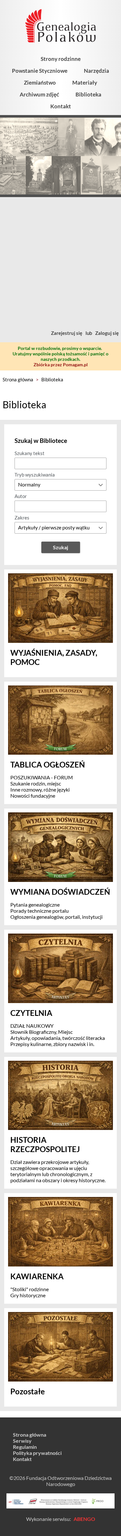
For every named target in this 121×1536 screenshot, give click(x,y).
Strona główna (18, 379)
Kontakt (60, 106)
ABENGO (84, 1519)
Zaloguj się (107, 333)
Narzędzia (96, 70)
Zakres (22, 517)
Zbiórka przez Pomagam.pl (61, 364)
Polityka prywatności (37, 1453)
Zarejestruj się (66, 333)
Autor (21, 496)
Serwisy (22, 1441)
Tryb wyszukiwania (35, 474)
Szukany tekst (30, 453)
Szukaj (60, 547)
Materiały (84, 82)
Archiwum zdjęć (39, 94)
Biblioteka (88, 94)
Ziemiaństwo (40, 82)
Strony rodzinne (61, 58)
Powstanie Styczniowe (39, 70)
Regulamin (25, 1447)
